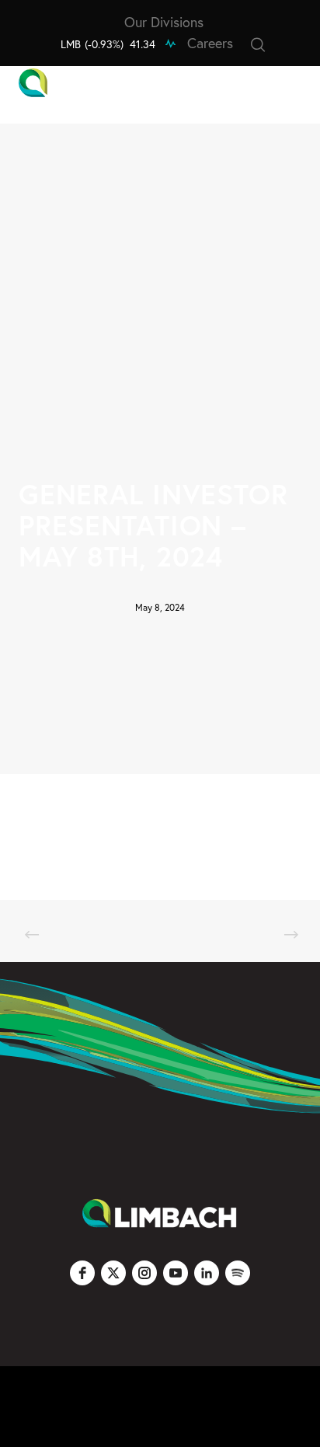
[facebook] (82, 1272)
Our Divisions (163, 21)
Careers (210, 42)
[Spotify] (237, 1272)
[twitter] (113, 1272)
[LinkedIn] (206, 1272)
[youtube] (175, 1272)
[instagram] (144, 1272)
